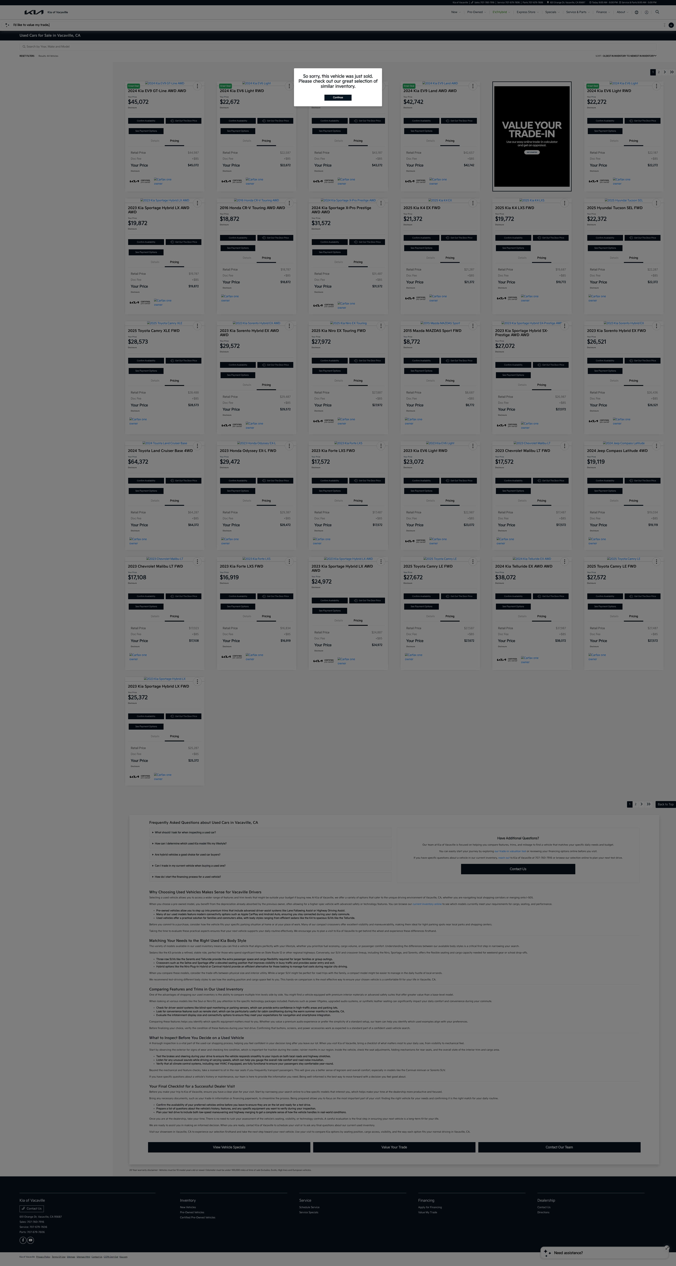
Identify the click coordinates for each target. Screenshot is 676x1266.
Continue (338, 97)
